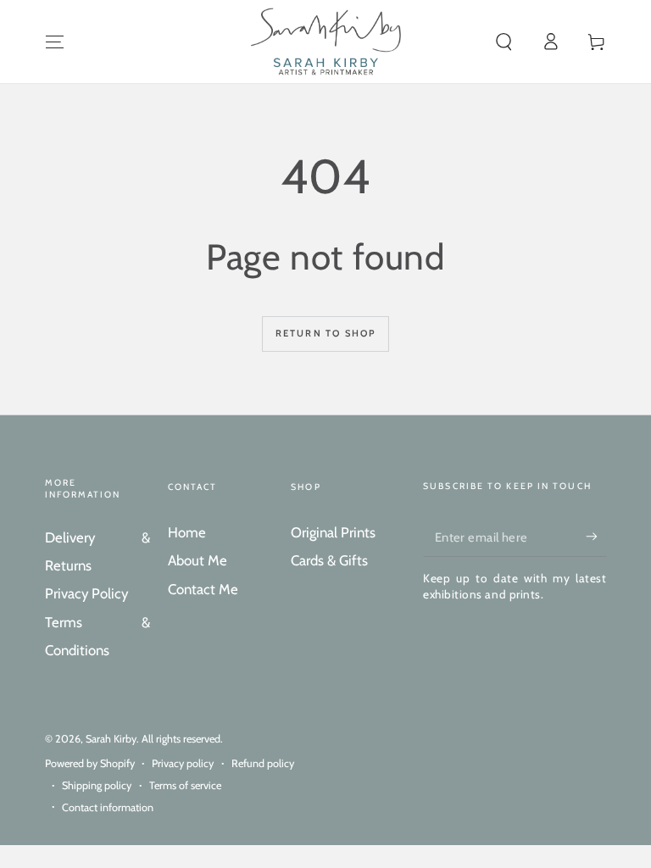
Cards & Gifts (329, 560)
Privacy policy (183, 763)
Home (187, 532)
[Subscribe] (596, 536)
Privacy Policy (86, 593)
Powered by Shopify (90, 763)
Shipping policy (96, 785)
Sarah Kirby (111, 738)
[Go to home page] (326, 41)
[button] (504, 41)
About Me (197, 560)
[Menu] (54, 41)
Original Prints (333, 532)
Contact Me (203, 589)
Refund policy (262, 763)
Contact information (107, 807)
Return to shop (325, 333)
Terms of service (185, 785)
